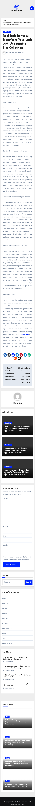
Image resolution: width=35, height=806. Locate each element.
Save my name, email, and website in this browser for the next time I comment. (17, 558)
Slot (3, 638)
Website (5, 545)
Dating (4, 613)
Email (5, 536)
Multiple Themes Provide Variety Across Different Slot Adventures (16, 764)
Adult (4, 598)
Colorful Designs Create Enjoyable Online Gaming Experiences (15, 722)
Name (5, 527)
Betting (5, 603)
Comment (7, 498)
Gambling (7, 31)
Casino (4, 608)
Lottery (5, 623)
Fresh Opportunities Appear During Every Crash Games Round (15, 450)
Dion (9, 52)
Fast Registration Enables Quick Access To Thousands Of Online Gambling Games (17, 472)
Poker (4, 633)
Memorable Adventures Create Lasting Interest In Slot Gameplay (17, 743)
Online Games (7, 628)
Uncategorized (7, 643)
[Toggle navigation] (2, 8)
